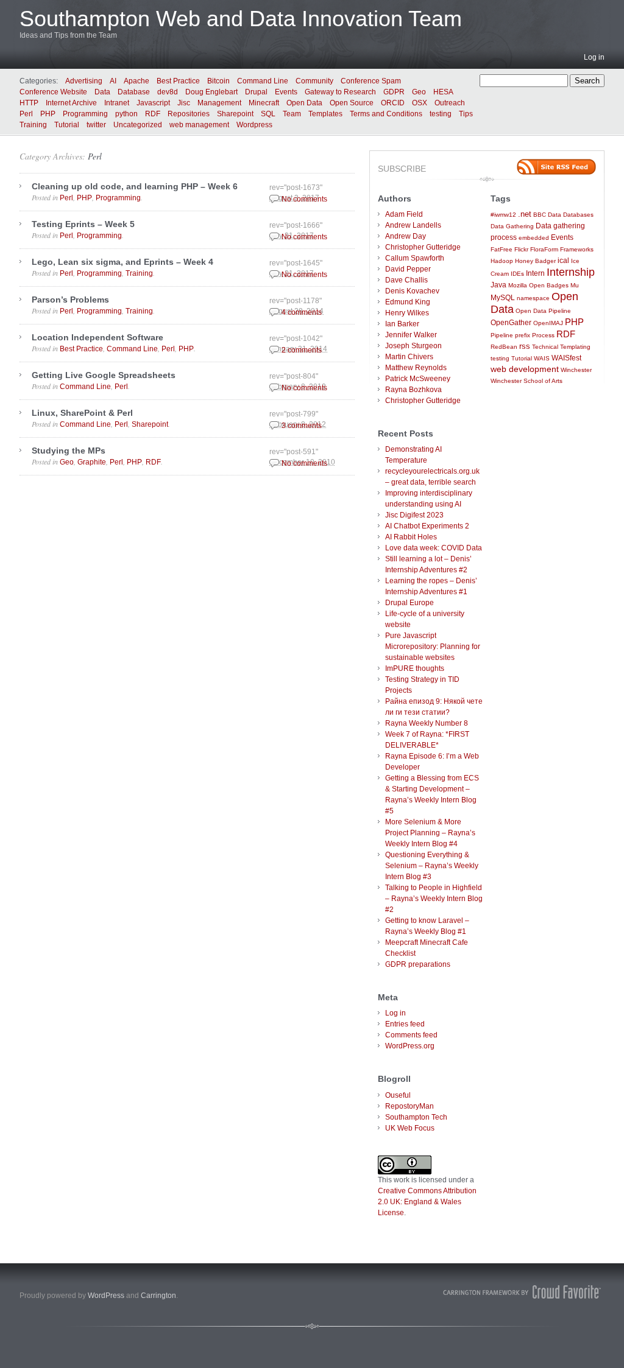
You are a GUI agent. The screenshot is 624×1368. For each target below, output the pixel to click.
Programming (85, 114)
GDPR (394, 92)
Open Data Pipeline (543, 310)
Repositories (189, 114)
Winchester (576, 370)
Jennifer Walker (411, 335)
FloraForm (544, 249)
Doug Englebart (211, 92)
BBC (539, 214)
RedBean (504, 346)
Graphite (91, 462)
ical (563, 260)
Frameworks (577, 249)
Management (219, 103)
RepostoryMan (409, 1106)
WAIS (542, 358)
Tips (466, 114)
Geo (419, 92)
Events (286, 92)
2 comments (302, 350)
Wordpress (254, 125)
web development (525, 369)
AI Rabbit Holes (411, 537)
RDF (152, 114)
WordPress (106, 1295)
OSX (419, 103)
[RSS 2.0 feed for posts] (556, 167)
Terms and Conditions (386, 114)
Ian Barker (402, 324)
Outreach (449, 103)
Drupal (256, 92)
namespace (533, 298)
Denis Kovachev (412, 291)
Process (543, 335)
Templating (575, 346)
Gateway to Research (340, 92)
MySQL (503, 297)
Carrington (158, 1295)
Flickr (521, 249)
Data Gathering (512, 226)
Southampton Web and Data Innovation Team (241, 18)
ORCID (393, 103)
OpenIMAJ (548, 323)
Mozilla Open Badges (538, 285)
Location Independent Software (97, 337)
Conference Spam (371, 81)
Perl (26, 114)
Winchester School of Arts (526, 380)
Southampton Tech (416, 1117)
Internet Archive (71, 103)
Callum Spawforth (414, 258)
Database (134, 92)
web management (199, 125)
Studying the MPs (68, 450)
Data (102, 92)
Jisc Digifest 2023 (414, 515)
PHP (47, 114)
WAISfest (566, 358)
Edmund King (407, 302)
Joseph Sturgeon (413, 346)
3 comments (302, 425)
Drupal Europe (409, 602)
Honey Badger (535, 261)
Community (314, 81)
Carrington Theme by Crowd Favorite (522, 1292)
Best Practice (178, 81)
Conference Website (53, 92)
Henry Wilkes (407, 313)
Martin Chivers (409, 357)
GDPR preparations (417, 964)
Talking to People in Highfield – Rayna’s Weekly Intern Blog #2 (434, 898)
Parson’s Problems (70, 299)
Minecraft (264, 103)
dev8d (167, 92)
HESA (443, 92)
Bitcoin (218, 81)
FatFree (501, 249)
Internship (571, 272)
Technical (545, 346)
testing (441, 114)
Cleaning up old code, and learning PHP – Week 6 (135, 186)
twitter (96, 125)
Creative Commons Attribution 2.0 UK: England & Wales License (427, 1202)
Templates (325, 114)
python (126, 114)
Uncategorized (137, 125)
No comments (304, 199)
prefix (522, 335)
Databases (578, 214)
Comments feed (411, 1035)
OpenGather (511, 322)
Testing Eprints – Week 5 (83, 224)
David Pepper (408, 269)
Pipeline (502, 335)
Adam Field (404, 214)
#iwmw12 (503, 214)
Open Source (352, 103)
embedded (534, 237)
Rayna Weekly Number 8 (426, 723)
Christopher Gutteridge (423, 247)
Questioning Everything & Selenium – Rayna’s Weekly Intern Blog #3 (431, 866)
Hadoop (502, 261)
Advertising (83, 81)
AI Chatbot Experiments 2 (427, 526)
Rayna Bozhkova (413, 389)
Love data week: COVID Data (433, 548)
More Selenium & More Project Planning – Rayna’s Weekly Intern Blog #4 (430, 833)
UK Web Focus (409, 1128)
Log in (594, 57)
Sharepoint (235, 114)
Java (498, 285)
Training (33, 125)
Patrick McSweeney (417, 378)
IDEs (517, 273)
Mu (574, 285)
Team (292, 114)
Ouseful (398, 1095)
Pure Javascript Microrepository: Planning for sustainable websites (432, 646)
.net (524, 214)
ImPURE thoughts (414, 668)
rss (524, 346)
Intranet (116, 103)
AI (113, 81)
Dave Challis (406, 280)
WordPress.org (409, 1046)
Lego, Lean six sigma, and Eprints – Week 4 (122, 262)
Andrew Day (405, 236)
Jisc (183, 103)
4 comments (302, 312)
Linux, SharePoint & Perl (82, 413)
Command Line (262, 81)
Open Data (304, 103)
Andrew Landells (413, 225)
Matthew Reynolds (416, 367)
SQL (268, 114)
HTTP (29, 103)
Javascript (153, 103)
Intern (535, 273)
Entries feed (405, 1024)
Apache (136, 81)
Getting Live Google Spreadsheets (104, 375)
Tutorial (66, 125)
